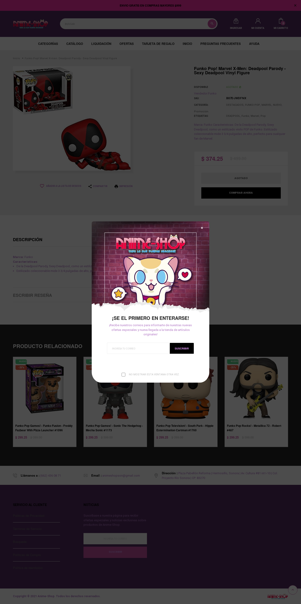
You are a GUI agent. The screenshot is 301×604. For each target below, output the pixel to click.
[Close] (202, 228)
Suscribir (182, 348)
